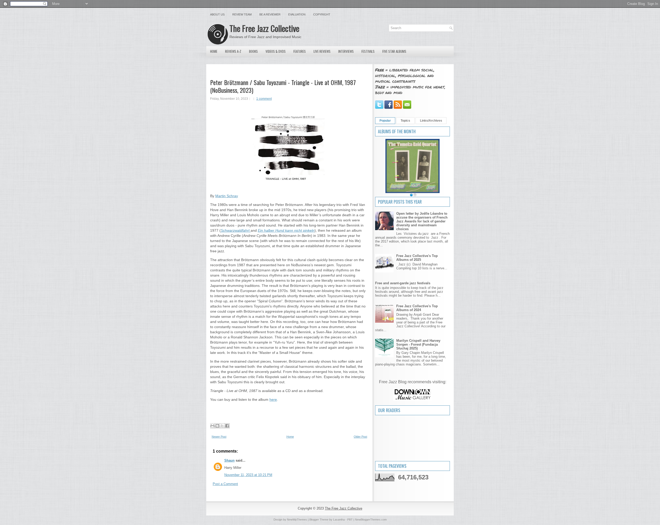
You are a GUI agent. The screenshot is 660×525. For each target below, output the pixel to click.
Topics (405, 120)
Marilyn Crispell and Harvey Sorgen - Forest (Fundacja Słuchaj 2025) (418, 344)
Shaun (229, 460)
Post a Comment (225, 484)
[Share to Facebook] (227, 425)
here (273, 399)
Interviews (346, 51)
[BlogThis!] (217, 425)
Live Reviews (322, 51)
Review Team (242, 14)
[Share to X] (222, 425)
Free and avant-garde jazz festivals (402, 283)
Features (299, 51)
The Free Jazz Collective (264, 28)
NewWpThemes (297, 519)
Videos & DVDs (276, 51)
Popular (385, 120)
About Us (217, 14)
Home (213, 51)
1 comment (264, 99)
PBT (350, 519)
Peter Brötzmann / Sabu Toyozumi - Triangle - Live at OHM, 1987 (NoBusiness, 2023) (283, 86)
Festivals (368, 51)
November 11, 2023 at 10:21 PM (248, 475)
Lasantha (339, 519)
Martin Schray (226, 196)
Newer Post (219, 436)
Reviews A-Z (233, 51)
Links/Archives (431, 120)
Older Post (360, 436)
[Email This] (212, 425)
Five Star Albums (394, 51)
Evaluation (297, 14)
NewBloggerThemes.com (371, 519)
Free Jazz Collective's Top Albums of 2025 (417, 258)
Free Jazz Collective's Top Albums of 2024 (417, 308)
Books (253, 51)
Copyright (321, 14)
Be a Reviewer (269, 14)
